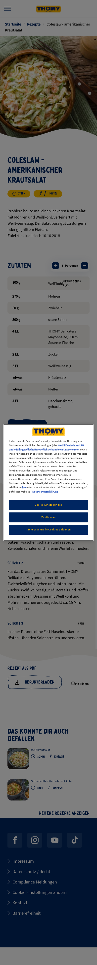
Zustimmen (48, 517)
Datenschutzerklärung (45, 491)
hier (24, 487)
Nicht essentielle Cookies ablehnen (48, 529)
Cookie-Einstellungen (48, 505)
